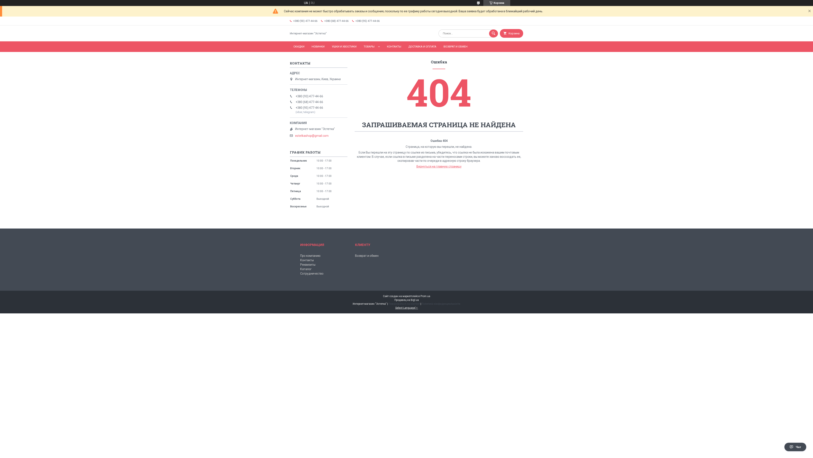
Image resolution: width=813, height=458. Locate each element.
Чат (798, 447)
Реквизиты (307, 264)
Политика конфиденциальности (441, 303)
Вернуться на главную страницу (439, 166)
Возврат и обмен (455, 46)
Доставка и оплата (422, 46)
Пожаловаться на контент (404, 303)
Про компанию (310, 255)
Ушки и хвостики (344, 46)
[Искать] (493, 33)
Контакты (394, 46)
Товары (369, 46)
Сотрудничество (312, 273)
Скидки (298, 46)
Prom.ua (425, 296)
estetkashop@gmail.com (312, 135)
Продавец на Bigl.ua (406, 300)
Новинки (318, 46)
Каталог (306, 269)
